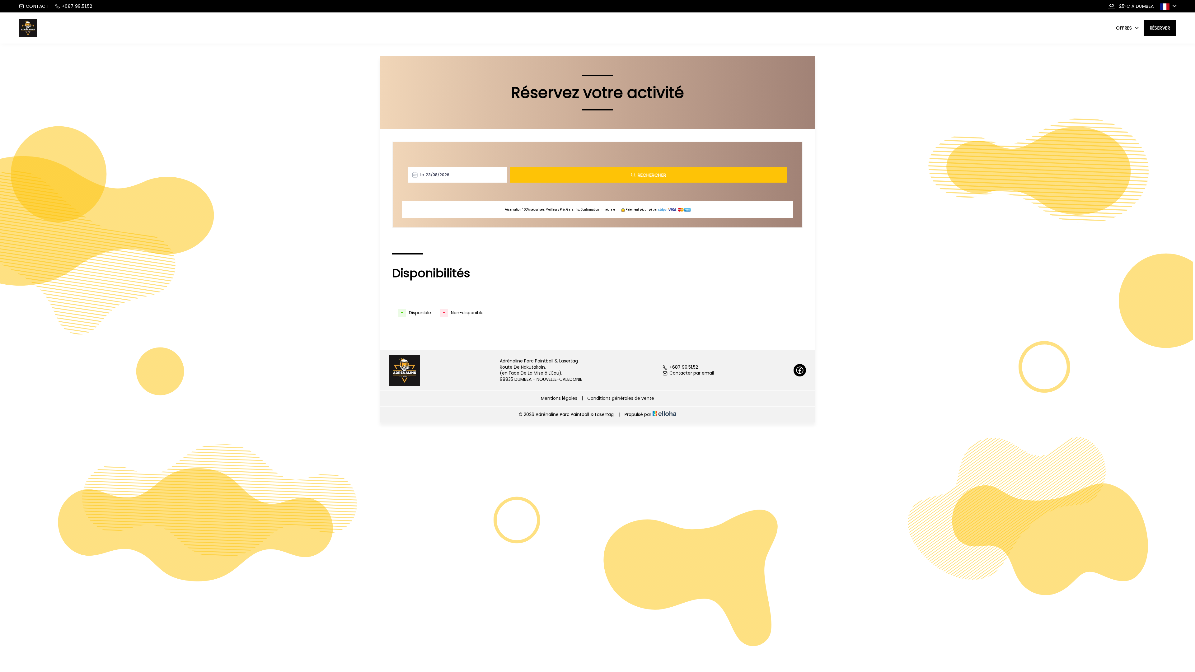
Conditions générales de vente (620, 398)
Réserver (1160, 28)
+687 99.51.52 (683, 367)
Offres (1124, 28)
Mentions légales (559, 398)
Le (422, 175)
